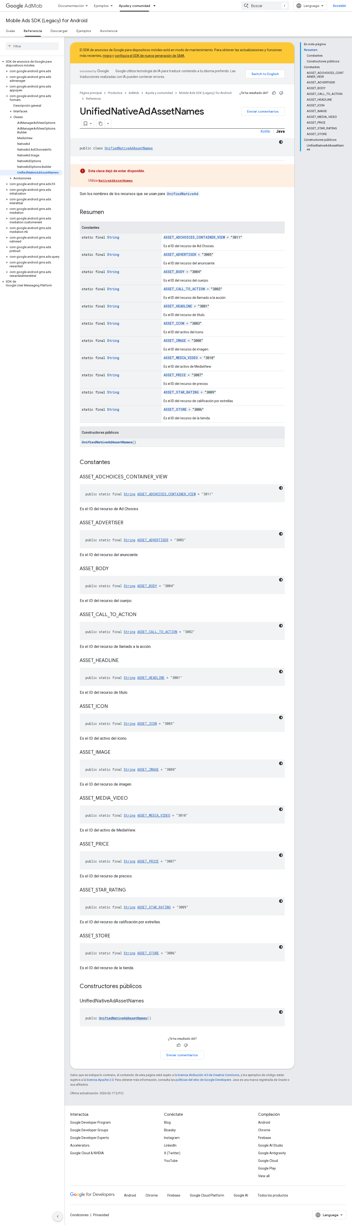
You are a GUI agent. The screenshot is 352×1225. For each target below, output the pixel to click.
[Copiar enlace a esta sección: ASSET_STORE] (115, 936)
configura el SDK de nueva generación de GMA (149, 56)
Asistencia (108, 31)
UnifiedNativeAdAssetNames (129, 148)
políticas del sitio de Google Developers (203, 1080)
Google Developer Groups (89, 1130)
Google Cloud (268, 1161)
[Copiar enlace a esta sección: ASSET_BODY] (113, 569)
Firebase (264, 1138)
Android (264, 1122)
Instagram (172, 1138)
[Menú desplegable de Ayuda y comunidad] (156, 5)
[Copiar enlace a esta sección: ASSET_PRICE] (114, 844)
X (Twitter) (172, 1153)
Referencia (33, 31)
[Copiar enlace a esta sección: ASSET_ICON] (113, 707)
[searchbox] (32, 46)
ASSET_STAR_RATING (181, 392)
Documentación (71, 6)
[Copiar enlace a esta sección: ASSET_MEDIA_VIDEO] (132, 798)
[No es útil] (281, 93)
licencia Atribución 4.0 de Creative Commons (208, 1075)
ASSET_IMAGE (175, 340)
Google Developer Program (90, 1122)
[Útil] (274, 93)
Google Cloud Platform (207, 1195)
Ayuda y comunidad (134, 6)
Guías (10, 31)
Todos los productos (273, 1195)
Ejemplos (101, 6)
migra (107, 56)
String (113, 237)
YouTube (171, 1161)
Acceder (339, 6)
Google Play (267, 1168)
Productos (115, 93)
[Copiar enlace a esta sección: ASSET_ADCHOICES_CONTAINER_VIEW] (172, 477)
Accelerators (80, 1145)
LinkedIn (170, 1145)
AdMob (33, 6)
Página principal (91, 93)
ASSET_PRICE (175, 375)
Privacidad (101, 1215)
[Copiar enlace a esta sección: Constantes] (115, 462)
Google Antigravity (272, 1153)
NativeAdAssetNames (115, 180)
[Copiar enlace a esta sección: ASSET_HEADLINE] (123, 661)
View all (264, 1176)
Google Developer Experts (89, 1138)
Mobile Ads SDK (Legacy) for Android (46, 21)
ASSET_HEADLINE (178, 306)
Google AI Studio (270, 1145)
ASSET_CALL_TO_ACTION (184, 289)
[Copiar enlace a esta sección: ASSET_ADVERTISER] (128, 523)
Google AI (241, 1195)
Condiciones (79, 1215)
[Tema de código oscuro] (281, 142)
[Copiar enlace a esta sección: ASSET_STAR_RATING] (131, 890)
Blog (167, 1122)
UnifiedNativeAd (182, 193)
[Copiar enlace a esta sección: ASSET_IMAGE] (115, 752)
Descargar (59, 31)
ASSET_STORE (175, 409)
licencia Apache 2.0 (100, 1080)
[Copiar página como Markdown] (100, 124)
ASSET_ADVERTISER (180, 254)
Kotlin (265, 131)
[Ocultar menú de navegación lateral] (57, 1216)
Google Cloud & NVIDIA (87, 1153)
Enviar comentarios (263, 111)
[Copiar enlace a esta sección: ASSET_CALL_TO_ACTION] (141, 615)
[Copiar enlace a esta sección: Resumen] (109, 212)
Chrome (264, 1130)
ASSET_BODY (174, 271)
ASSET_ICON (174, 323)
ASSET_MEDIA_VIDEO (181, 357)
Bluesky (170, 1130)
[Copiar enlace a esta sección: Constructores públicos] (146, 987)
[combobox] (265, 5)
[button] (31, 63)
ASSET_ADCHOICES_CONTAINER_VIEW (194, 237)
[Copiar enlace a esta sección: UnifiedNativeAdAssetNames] (148, 1001)
